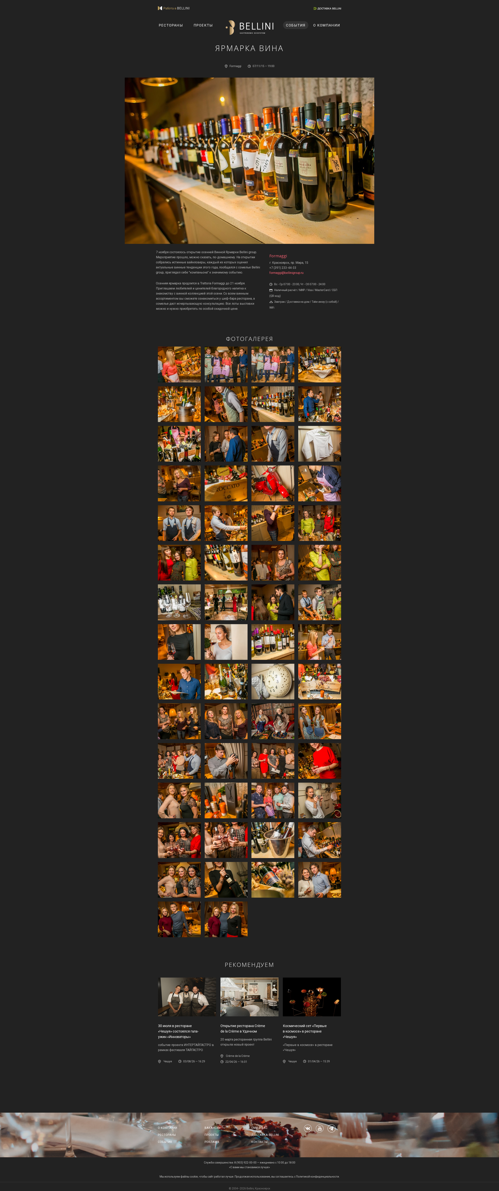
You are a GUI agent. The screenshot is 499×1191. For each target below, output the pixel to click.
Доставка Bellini (265, 1134)
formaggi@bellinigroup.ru (286, 273)
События (295, 25)
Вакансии (213, 1127)
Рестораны (171, 25)
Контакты (259, 1141)
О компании (326, 25)
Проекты (203, 25)
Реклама (212, 1141)
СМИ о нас (259, 1127)
